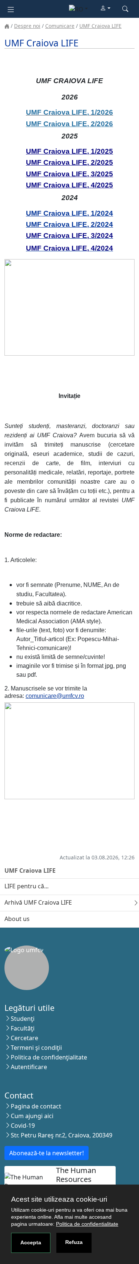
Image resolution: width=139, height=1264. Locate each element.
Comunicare (60, 25)
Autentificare (29, 1067)
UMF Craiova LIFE (100, 25)
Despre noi (27, 25)
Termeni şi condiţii (36, 1047)
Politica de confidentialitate (87, 1224)
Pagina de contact (36, 1106)
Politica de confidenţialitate (49, 1057)
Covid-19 (23, 1125)
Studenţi (22, 1019)
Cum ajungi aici (32, 1116)
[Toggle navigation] (10, 9)
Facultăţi (22, 1028)
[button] (105, 8)
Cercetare (24, 1038)
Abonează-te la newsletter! (46, 1153)
